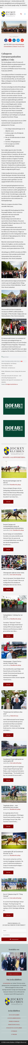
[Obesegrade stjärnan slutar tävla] (14, 562)
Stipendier (14, 1031)
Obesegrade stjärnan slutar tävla (13, 572)
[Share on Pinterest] (10, 40)
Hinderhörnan (14, 716)
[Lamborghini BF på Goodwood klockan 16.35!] (14, 840)
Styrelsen (14, 1034)
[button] (21, 14)
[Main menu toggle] (25, 14)
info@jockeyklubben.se (12, 384)
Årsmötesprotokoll (14, 1024)
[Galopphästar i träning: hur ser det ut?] (14, 603)
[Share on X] (18, 40)
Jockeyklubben (8, 46)
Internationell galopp (18, 44)
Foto (23, 46)
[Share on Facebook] (5, 40)
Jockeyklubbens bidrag (14, 1018)
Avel (11, 530)
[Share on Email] (22, 40)
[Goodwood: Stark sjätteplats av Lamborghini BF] (14, 748)
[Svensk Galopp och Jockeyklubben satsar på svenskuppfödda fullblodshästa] (14, 514)
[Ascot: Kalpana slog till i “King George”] (14, 884)
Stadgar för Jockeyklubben (14, 1027)
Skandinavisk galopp (15, 484)
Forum (19, 46)
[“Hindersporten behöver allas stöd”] (14, 699)
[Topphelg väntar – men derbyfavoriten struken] (14, 794)
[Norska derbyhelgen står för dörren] (14, 469)
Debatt (15, 46)
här (21, 361)
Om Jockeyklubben (14, 1014)
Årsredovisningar (14, 1021)
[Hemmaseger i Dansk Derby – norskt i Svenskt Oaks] (14, 650)
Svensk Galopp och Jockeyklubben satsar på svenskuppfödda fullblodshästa (13, 526)
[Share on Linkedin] (14, 40)
